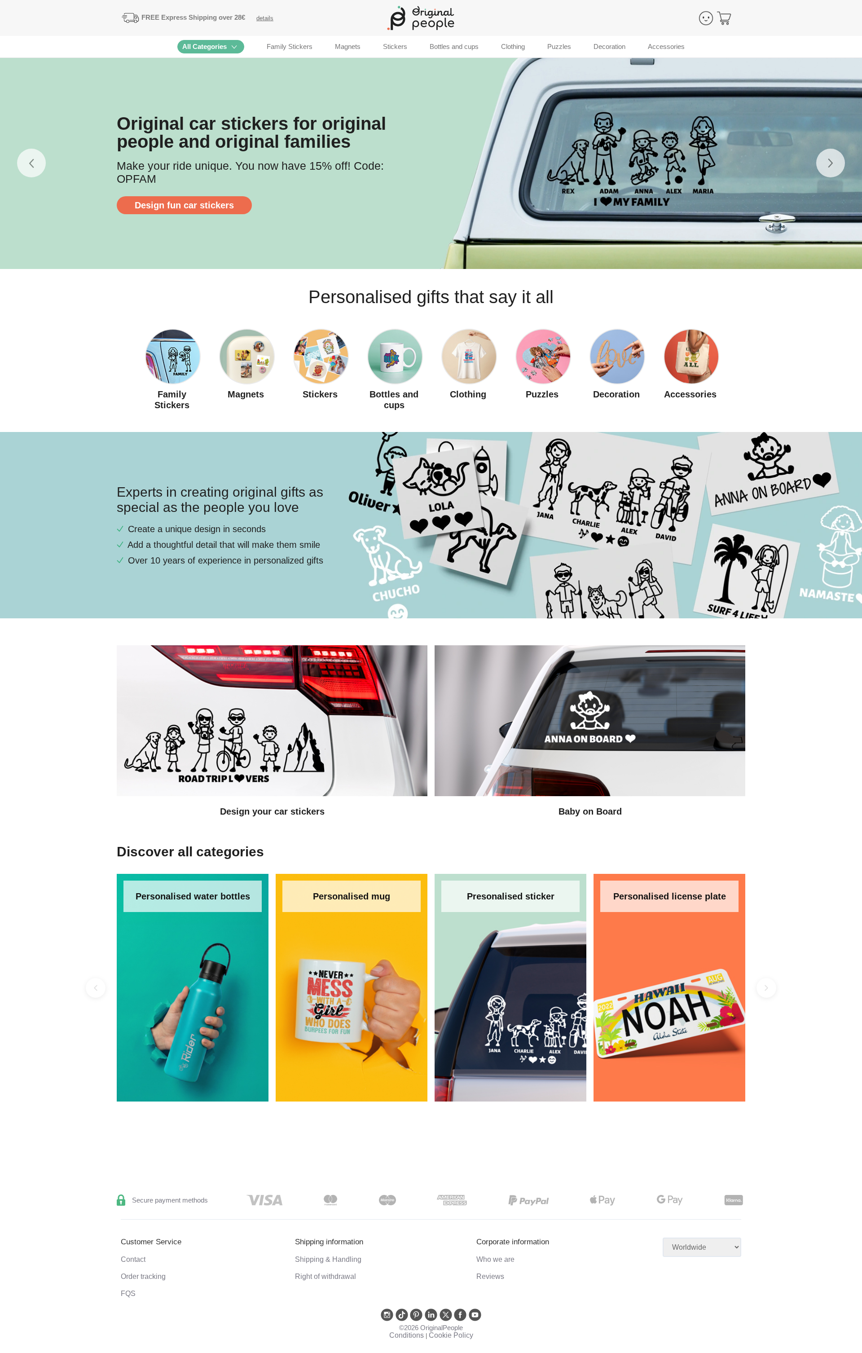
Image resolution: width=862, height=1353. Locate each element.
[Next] (766, 988)
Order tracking (143, 1276)
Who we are (495, 1259)
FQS (128, 1293)
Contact (133, 1259)
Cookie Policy (451, 1335)
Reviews (490, 1276)
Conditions (406, 1335)
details (264, 18)
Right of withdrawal (325, 1276)
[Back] (96, 988)
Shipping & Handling (328, 1259)
